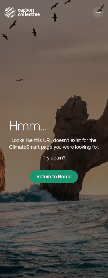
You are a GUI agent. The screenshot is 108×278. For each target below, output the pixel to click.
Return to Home (54, 176)
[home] (22, 12)
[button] (98, 12)
